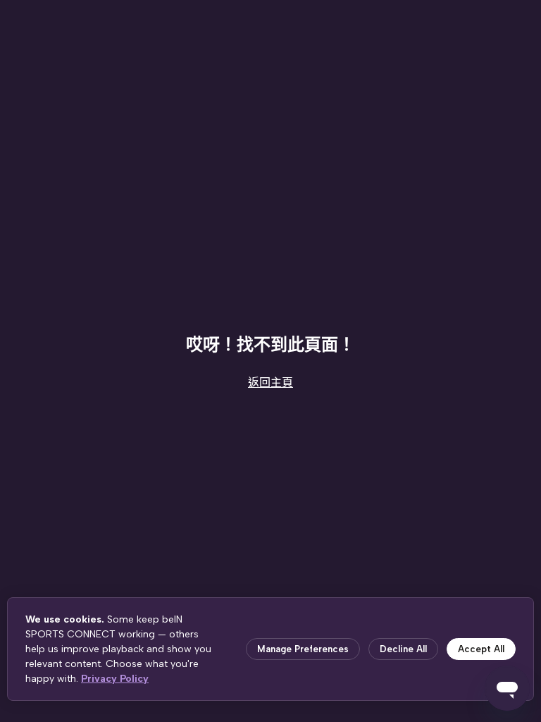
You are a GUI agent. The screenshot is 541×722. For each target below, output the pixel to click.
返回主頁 (270, 382)
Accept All (481, 649)
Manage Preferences (303, 649)
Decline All (403, 649)
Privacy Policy (115, 679)
